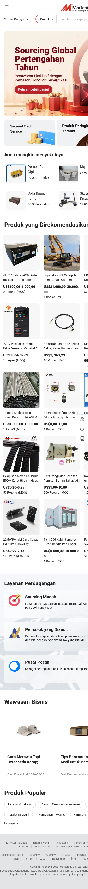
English (20, 854)
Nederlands (58, 858)
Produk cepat (42, 846)
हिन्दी (73, 858)
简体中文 (35, 854)
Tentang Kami (41, 842)
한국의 (30, 858)
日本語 (66, 854)
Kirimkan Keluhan (16, 842)
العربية (42, 858)
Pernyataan (61, 842)
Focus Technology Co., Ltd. (66, 866)
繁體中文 (51, 854)
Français (81, 854)
